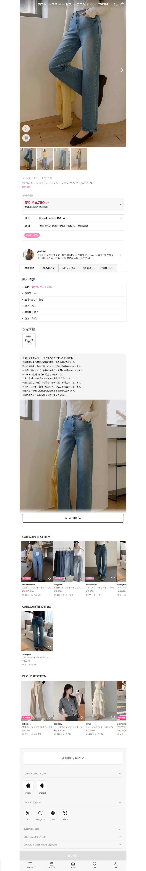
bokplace (58, 584)
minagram (26, 654)
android (42, 792)
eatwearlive (91, 584)
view (120, 255)
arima (88, 724)
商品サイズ (48, 268)
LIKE (94, 867)
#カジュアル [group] (32, 235)
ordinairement (28, 584)
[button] (121, 69)
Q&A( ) (87, 268)
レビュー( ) (68, 268)
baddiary (58, 724)
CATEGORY (30, 867)
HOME (73, 867)
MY (115, 867)
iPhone (28, 792)
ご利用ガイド (107, 268)
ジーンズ (26, 178)
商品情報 (29, 268)
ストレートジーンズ (42, 178)
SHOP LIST (52, 867)
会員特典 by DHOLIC (73, 758)
